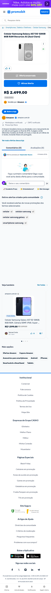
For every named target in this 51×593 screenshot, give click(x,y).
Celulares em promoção (25, 469)
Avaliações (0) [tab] (37, 148)
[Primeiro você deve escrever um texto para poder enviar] (47, 183)
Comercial (25, 384)
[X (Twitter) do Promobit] (19, 569)
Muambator (25, 449)
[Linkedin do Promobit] (32, 569)
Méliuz (25, 438)
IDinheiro (25, 426)
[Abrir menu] (4, 12)
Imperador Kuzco (26, 155)
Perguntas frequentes (25, 536)
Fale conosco (25, 389)
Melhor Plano (25, 432)
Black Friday (25, 463)
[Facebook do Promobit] (12, 569)
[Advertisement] (25, 253)
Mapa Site (25, 412)
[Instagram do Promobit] (25, 569)
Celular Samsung (39, 28)
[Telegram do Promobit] (38, 569)
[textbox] (25, 183)
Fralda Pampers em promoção (25, 492)
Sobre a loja (11, 112)
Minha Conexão (25, 443)
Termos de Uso (26, 406)
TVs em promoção (25, 498)
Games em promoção (25, 480)
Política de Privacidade (25, 401)
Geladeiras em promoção (25, 486)
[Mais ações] (43, 44)
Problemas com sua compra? (25, 542)
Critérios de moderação (25, 531)
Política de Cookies (25, 395)
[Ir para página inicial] (4, 28)
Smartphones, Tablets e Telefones (18, 28)
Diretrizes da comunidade (25, 525)
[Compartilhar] (43, 49)
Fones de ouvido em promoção (25, 475)
